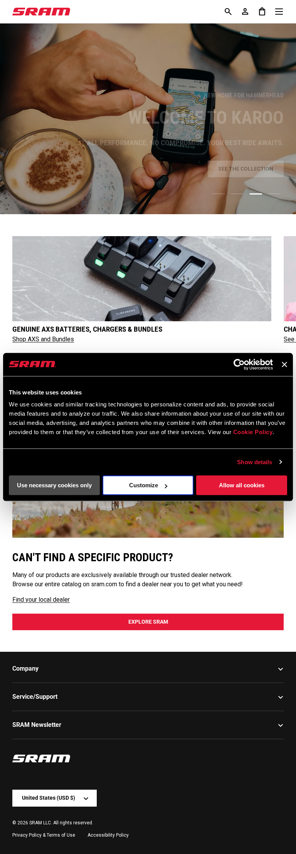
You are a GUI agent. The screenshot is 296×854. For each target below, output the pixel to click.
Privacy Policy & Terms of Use (43, 835)
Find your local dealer (41, 599)
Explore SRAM (148, 622)
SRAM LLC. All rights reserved (60, 822)
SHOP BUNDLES (148, 169)
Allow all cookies (241, 485)
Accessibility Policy (108, 835)
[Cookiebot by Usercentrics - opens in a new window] (239, 364)
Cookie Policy (253, 432)
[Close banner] (284, 364)
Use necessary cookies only (54, 485)
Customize (143, 485)
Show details (254, 462)
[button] (262, 11)
